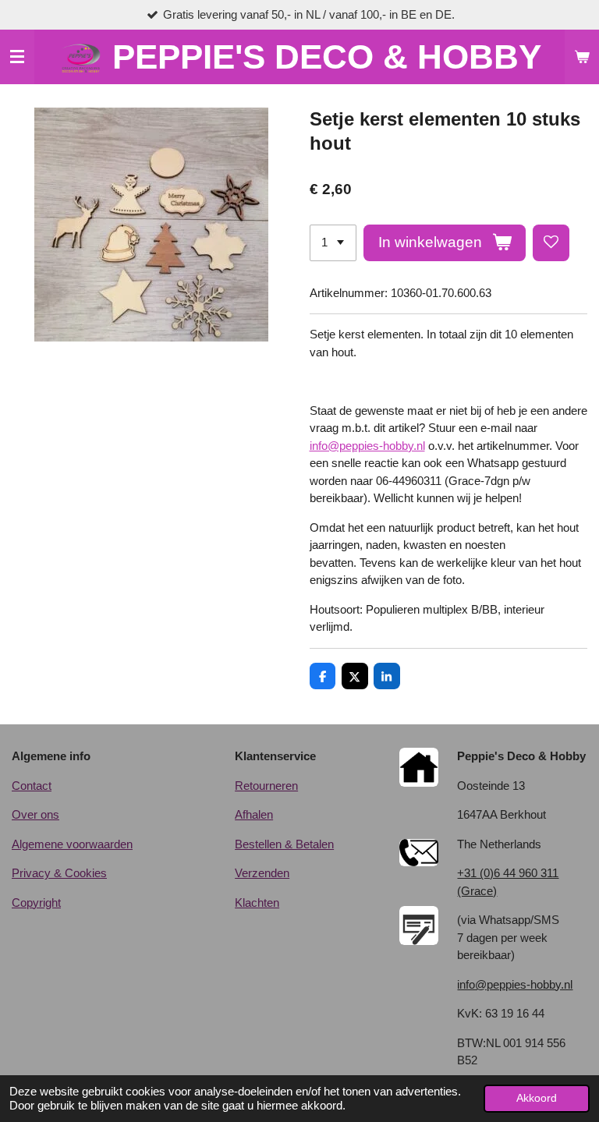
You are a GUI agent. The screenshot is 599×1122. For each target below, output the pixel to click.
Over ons (35, 814)
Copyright (36, 902)
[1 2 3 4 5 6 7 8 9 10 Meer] (333, 243)
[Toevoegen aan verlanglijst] (551, 243)
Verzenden (262, 873)
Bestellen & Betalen (284, 844)
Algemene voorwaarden (72, 844)
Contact (31, 785)
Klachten (257, 902)
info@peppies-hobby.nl (367, 445)
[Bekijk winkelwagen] (582, 57)
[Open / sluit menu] (17, 57)
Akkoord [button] (536, 1098)
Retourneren (266, 785)
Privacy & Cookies (59, 873)
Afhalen (254, 814)
